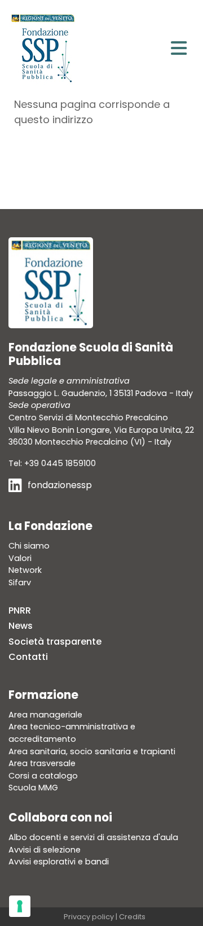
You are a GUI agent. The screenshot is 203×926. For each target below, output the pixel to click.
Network (25, 570)
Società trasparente (55, 641)
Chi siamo (29, 545)
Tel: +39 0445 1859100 (52, 463)
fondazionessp (60, 485)
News (20, 625)
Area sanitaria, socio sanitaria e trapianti (91, 751)
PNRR (19, 610)
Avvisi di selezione (44, 849)
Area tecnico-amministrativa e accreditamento (71, 733)
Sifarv (19, 582)
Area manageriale (45, 714)
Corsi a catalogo (43, 775)
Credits (132, 916)
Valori (20, 558)
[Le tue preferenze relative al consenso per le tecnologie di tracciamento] (19, 906)
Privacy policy (89, 916)
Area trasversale (42, 763)
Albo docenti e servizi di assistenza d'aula (93, 837)
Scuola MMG (33, 787)
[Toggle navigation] (179, 48)
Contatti (28, 656)
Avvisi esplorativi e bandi (58, 861)
